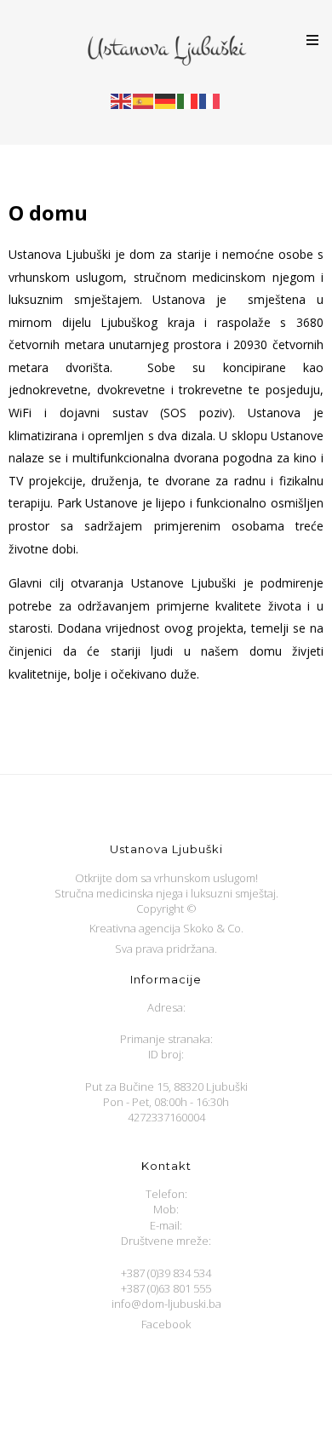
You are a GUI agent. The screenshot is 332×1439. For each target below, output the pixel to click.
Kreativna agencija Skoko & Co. (166, 928)
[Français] (210, 100)
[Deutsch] (166, 100)
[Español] (144, 100)
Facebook (166, 1324)
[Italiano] (188, 100)
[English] (122, 100)
